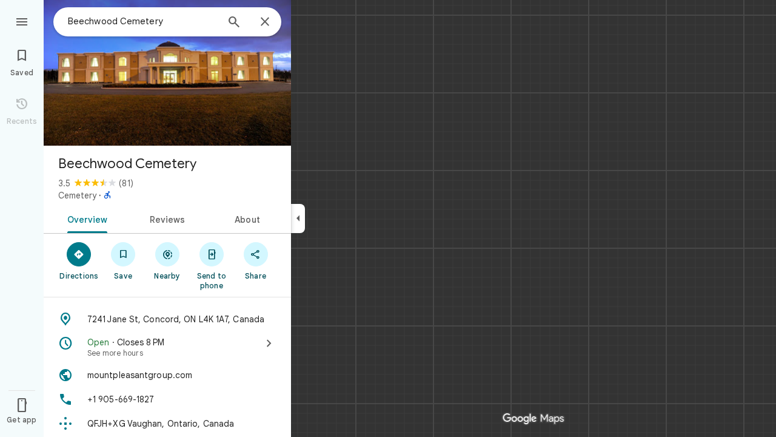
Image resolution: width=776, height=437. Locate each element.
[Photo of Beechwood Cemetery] (167, 73)
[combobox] (142, 21)
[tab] (85, 218)
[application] (388, 218)
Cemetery (77, 195)
